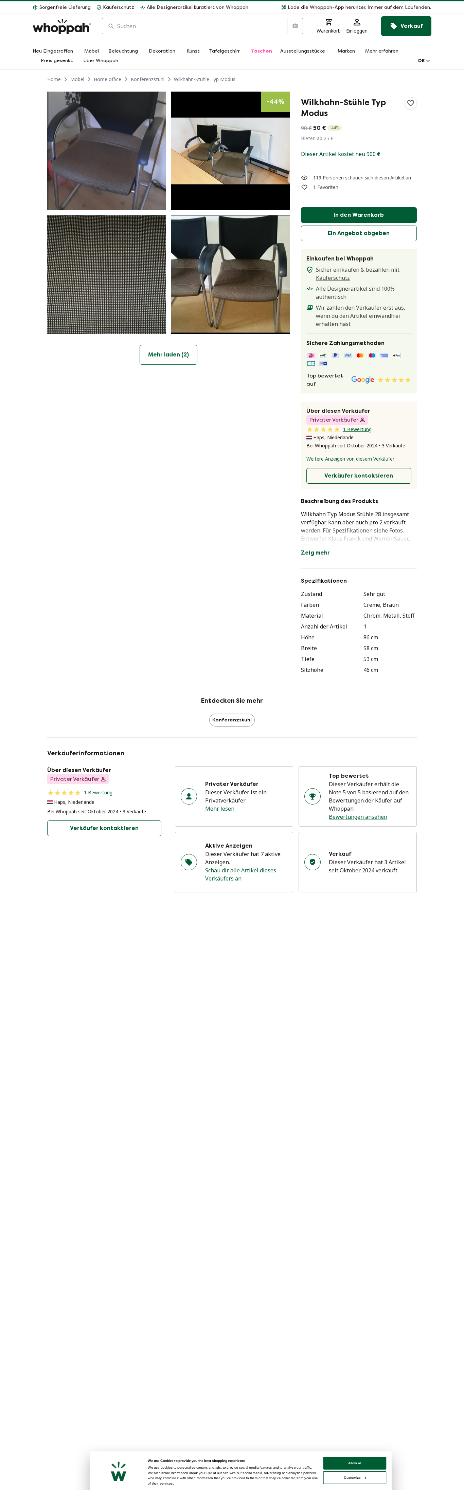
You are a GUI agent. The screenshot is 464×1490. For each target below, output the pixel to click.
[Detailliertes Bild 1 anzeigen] (106, 151)
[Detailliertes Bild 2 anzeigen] (230, 151)
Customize (352, 1477)
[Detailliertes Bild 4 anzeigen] (230, 274)
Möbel (77, 79)
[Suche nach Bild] (295, 26)
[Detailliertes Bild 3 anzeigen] (106, 274)
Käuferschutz (333, 278)
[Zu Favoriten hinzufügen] (411, 103)
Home (54, 79)
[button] (342, 7)
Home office (107, 79)
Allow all (355, 1463)
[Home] (62, 26)
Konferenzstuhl (147, 79)
